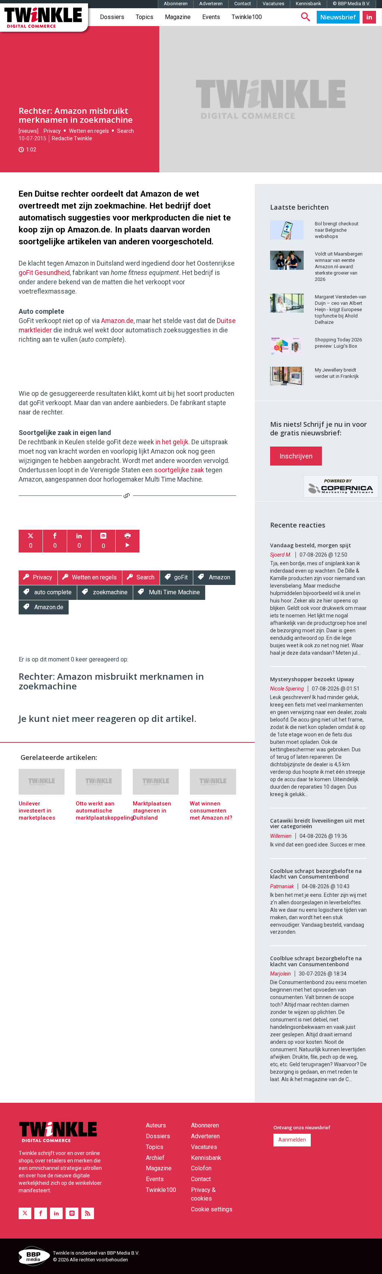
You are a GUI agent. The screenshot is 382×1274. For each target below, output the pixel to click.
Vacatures (273, 3)
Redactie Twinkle (72, 138)
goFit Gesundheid (44, 272)
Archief (155, 1157)
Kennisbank (308, 3)
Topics (144, 17)
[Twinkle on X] (25, 1213)
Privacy (52, 131)
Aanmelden (292, 1140)
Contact (242, 3)
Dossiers (112, 17)
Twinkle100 (247, 17)
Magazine (178, 17)
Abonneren (176, 3)
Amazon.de (117, 321)
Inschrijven (296, 456)
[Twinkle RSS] (87, 1213)
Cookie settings (211, 1209)
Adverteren (211, 3)
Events (211, 17)
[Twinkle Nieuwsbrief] (338, 17)
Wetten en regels (89, 131)
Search (125, 131)
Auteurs (156, 1125)
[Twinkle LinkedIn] (369, 17)
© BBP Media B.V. (351, 3)
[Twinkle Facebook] (40, 1213)
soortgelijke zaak (179, 470)
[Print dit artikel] (128, 541)
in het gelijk (172, 442)
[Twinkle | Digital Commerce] (44, 17)
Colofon (201, 1168)
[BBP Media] (33, 1257)
